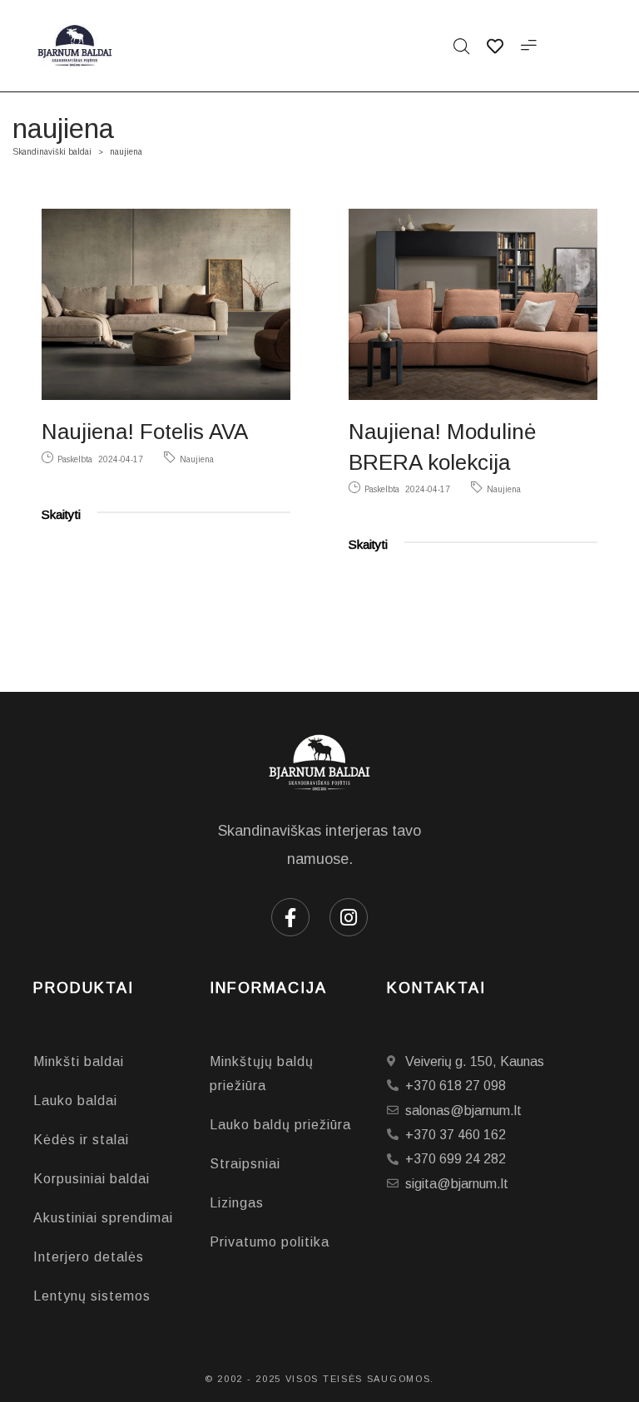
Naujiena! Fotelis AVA (145, 431)
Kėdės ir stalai (81, 1140)
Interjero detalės (88, 1257)
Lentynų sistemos (92, 1296)
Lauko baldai (75, 1100)
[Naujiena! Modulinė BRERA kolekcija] (473, 304)
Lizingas (237, 1203)
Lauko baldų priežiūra (280, 1125)
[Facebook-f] (290, 917)
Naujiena (197, 459)
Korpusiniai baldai (91, 1179)
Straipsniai (245, 1164)
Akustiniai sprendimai (103, 1218)
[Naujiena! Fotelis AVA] (166, 304)
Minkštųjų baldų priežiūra (262, 1073)
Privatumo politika (269, 1242)
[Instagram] (348, 917)
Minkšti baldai (78, 1061)
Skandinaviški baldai (52, 151)
